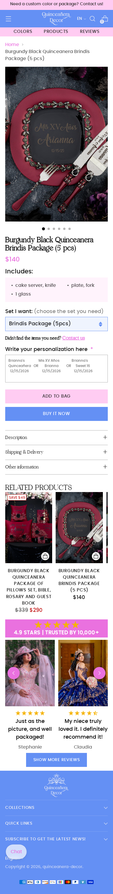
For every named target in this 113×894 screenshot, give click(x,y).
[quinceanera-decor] (56, 18)
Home (12, 44)
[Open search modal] (92, 19)
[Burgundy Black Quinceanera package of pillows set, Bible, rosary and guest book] (28, 527)
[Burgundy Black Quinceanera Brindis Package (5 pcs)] (79, 527)
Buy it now (56, 414)
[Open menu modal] (8, 19)
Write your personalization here (46, 349)
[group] (83, 695)
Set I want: (54, 311)
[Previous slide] (14, 673)
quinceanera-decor (62, 867)
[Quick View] (45, 556)
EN (79, 19)
